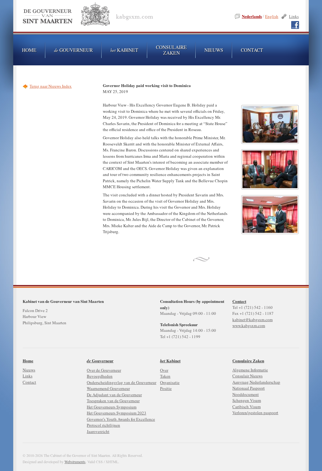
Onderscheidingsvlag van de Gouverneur (121, 382)
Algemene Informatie (250, 370)
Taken (165, 376)
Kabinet (124, 50)
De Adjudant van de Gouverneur (114, 394)
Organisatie (170, 382)
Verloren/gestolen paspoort (255, 412)
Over (164, 370)
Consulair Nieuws (247, 376)
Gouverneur (73, 50)
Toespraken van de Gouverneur (113, 400)
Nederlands (252, 16)
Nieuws (213, 50)
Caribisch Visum (246, 406)
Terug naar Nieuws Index (51, 86)
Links (294, 16)
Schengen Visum (246, 400)
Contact (239, 301)
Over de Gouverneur (104, 370)
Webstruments (75, 461)
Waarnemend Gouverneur (108, 388)
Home (28, 361)
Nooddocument (245, 394)
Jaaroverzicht (98, 431)
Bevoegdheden (100, 376)
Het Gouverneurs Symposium (111, 407)
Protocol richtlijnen (103, 425)
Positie (166, 388)
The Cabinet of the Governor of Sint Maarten (89, 16)
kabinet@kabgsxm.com (252, 319)
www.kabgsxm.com (248, 325)
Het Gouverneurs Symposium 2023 (116, 413)
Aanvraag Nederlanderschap (256, 382)
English (271, 16)
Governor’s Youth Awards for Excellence (121, 419)
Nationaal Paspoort (248, 388)
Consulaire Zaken (171, 50)
